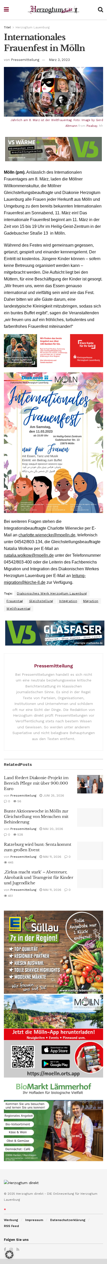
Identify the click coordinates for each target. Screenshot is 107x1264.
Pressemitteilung (25, 60)
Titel (7, 27)
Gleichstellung (41, 601)
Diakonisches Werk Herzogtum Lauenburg (52, 593)
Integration (68, 601)
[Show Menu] (6, 9)
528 (19, 834)
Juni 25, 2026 (53, 795)
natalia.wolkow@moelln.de (29, 555)
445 (10, 862)
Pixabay (91, 126)
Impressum (34, 1220)
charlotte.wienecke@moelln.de (46, 535)
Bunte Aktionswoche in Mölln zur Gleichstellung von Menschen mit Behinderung (36, 816)
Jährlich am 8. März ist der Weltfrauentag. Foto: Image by (53, 120)
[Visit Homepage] (53, 9)
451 (10, 896)
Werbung (11, 1220)
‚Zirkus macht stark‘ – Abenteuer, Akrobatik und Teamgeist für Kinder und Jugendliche (38, 877)
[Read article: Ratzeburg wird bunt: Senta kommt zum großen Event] (90, 851)
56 (18, 801)
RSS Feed (11, 1226)
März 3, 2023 (59, 60)
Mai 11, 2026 (51, 857)
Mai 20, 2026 (52, 829)
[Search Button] (100, 9)
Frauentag (14, 601)
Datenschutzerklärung (67, 1220)
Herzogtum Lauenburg (33, 27)
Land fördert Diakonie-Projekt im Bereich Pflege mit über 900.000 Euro (36, 783)
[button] (9, 1254)
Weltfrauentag (18, 608)
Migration (90, 601)
